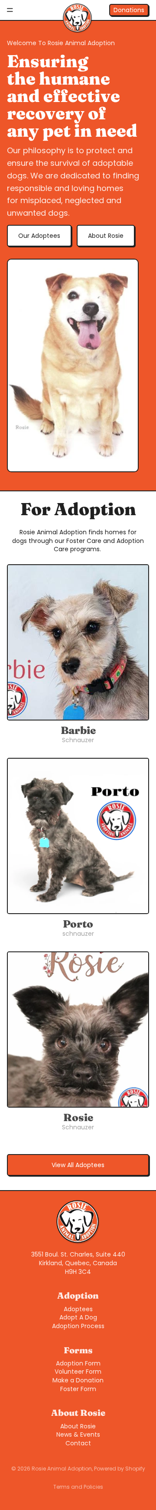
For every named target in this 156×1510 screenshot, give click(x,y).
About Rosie (106, 235)
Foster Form (78, 1389)
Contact (78, 1443)
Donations (129, 10)
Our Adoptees (39, 235)
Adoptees (78, 1309)
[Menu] (10, 10)
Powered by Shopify (119, 1468)
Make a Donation (78, 1380)
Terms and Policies (78, 1486)
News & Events (78, 1434)
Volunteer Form (78, 1371)
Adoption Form (78, 1363)
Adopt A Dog (78, 1317)
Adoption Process (78, 1326)
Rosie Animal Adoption (62, 1468)
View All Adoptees (78, 1165)
